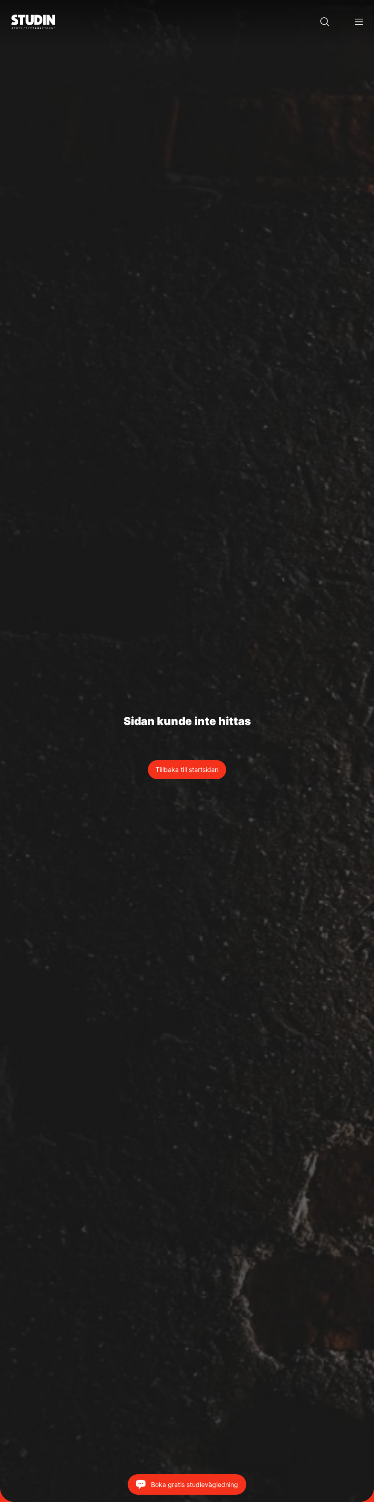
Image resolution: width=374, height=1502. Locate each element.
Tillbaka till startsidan (187, 769)
